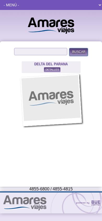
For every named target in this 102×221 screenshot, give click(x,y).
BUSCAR (79, 52)
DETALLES (52, 69)
